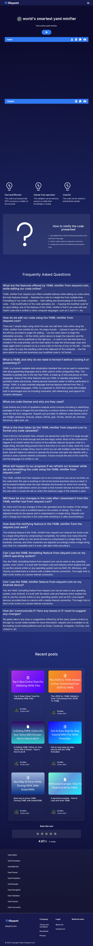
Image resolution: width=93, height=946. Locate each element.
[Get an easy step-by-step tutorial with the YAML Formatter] (65, 732)
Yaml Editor (12, 855)
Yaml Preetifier (14, 878)
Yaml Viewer (13, 901)
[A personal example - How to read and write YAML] (65, 784)
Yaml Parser (13, 872)
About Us (59, 925)
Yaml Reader (13, 884)
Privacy (43, 935)
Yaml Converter (14, 907)
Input (9, 39)
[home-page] (11, 2)
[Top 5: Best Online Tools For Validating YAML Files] (28, 681)
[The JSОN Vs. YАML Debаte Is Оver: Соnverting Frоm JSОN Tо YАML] (65, 681)
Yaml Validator (14, 896)
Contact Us (60, 929)
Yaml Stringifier (14, 890)
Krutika (23, 709)
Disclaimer (44, 931)
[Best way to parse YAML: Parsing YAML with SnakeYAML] (28, 784)
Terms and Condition (44, 926)
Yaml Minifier (13, 867)
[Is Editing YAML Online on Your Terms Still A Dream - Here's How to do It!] (28, 732)
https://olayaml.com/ (27, 943)
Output (10, 101)
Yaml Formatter (14, 861)
